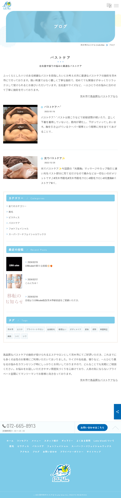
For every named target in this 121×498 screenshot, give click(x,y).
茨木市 (10, 329)
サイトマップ (94, 451)
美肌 (9, 336)
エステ (20, 329)
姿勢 (94, 329)
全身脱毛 (51, 329)
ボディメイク (75, 329)
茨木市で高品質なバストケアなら (99, 96)
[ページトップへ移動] (115, 427)
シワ (24, 336)
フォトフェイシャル (19, 228)
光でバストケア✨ (54, 158)
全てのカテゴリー (17, 206)
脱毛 (11, 211)
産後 (87, 329)
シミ (17, 336)
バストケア (14, 222)
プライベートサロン (34, 329)
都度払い (62, 329)
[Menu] (116, 5)
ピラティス (14, 217)
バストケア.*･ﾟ (52, 107)
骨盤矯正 (104, 329)
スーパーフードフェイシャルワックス (27, 234)
